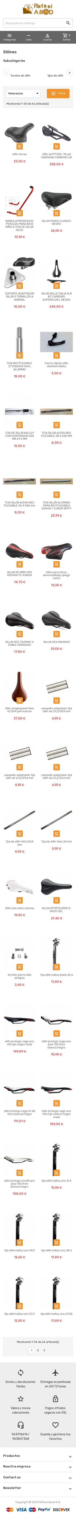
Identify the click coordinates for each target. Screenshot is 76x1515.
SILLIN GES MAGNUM (56, 641)
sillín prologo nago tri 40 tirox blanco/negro (19, 1112)
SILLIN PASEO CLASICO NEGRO (56, 222)
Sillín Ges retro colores (19, 908)
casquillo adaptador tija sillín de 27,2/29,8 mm (56, 710)
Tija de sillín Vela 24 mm (56, 841)
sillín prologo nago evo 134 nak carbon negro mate (56, 1114)
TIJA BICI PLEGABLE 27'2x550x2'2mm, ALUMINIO (19, 366)
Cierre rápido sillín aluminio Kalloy (56, 365)
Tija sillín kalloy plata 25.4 (56, 974)
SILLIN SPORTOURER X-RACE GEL (56, 910)
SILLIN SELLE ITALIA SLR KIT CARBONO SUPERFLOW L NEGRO (56, 296)
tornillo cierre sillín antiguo (19, 976)
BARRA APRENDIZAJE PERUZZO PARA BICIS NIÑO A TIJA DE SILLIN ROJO (19, 225)
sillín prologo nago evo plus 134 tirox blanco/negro (56, 1044)
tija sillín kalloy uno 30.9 (19, 1250)
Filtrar (58, 93)
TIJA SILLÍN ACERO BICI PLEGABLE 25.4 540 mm (19, 504)
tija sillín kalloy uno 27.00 (56, 1313)
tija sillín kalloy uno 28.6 (56, 1250)
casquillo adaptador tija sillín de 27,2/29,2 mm (56, 776)
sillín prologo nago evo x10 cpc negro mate (19, 1043)
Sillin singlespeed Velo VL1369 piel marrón (19, 710)
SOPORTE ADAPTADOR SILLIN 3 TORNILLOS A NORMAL (19, 296)
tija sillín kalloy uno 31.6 (57, 1180)
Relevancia (24, 93)
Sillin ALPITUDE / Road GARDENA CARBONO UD (56, 156)
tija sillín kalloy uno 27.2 (19, 1313)
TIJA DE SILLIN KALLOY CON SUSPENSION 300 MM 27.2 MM (19, 436)
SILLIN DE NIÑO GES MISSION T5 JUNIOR (19, 574)
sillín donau (19, 154)
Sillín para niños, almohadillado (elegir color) (56, 575)
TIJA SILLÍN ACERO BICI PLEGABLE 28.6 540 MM (56, 434)
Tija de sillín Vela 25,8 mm (19, 843)
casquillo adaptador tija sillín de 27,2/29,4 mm (19, 776)
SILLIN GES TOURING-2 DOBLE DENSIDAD (19, 643)
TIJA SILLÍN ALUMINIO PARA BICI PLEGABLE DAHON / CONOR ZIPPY (57, 505)
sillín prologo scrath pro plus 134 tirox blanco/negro (19, 1183)
